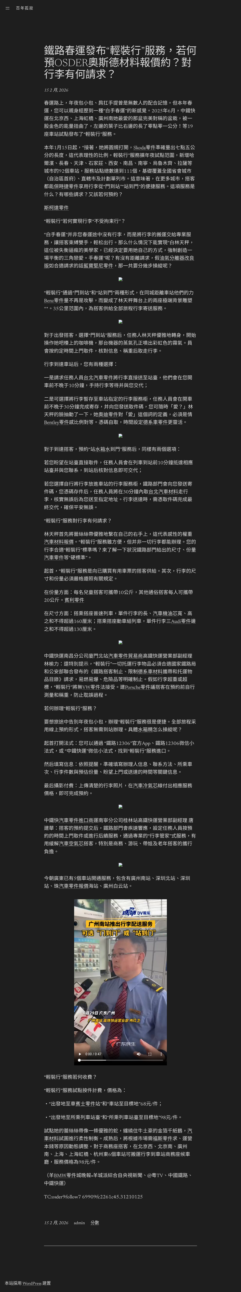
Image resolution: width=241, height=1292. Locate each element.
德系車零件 (155, 422)
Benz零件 (54, 301)
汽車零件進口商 (76, 821)
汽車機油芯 (165, 614)
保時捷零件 (66, 187)
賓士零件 (85, 1104)
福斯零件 (163, 1139)
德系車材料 (150, 672)
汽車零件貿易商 (125, 656)
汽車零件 (54, 558)
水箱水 (102, 449)
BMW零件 (65, 1176)
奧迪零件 (108, 415)
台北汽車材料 (163, 492)
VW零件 (91, 687)
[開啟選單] (7, 8)
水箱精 (145, 730)
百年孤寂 (24, 8)
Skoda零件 (144, 148)
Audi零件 (181, 621)
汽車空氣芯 (71, 844)
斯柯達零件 (56, 208)
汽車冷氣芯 (145, 786)
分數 (95, 1223)
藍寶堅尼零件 (98, 266)
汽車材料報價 (59, 542)
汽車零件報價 (73, 886)
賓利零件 (74, 600)
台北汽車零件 (98, 378)
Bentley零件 (56, 422)
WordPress (32, 1284)
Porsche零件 (137, 687)
